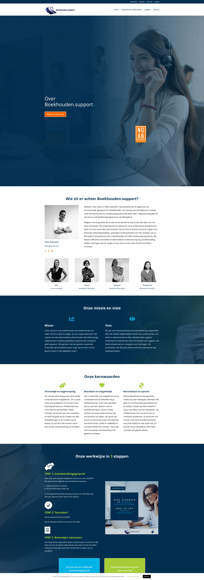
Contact (156, 2)
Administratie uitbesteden (132, 10)
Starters (156, 10)
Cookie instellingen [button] (133, 576)
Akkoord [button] (146, 576)
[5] (131, 534)
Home (116, 10)
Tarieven (142, 2)
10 (140, 529)
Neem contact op (55, 114)
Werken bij (133, 2)
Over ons (149, 2)
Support (147, 10)
